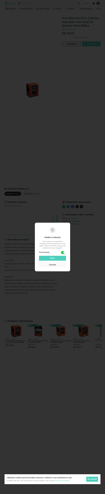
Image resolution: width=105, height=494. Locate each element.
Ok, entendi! (92, 479)
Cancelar (52, 265)
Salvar (52, 258)
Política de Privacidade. (62, 480)
